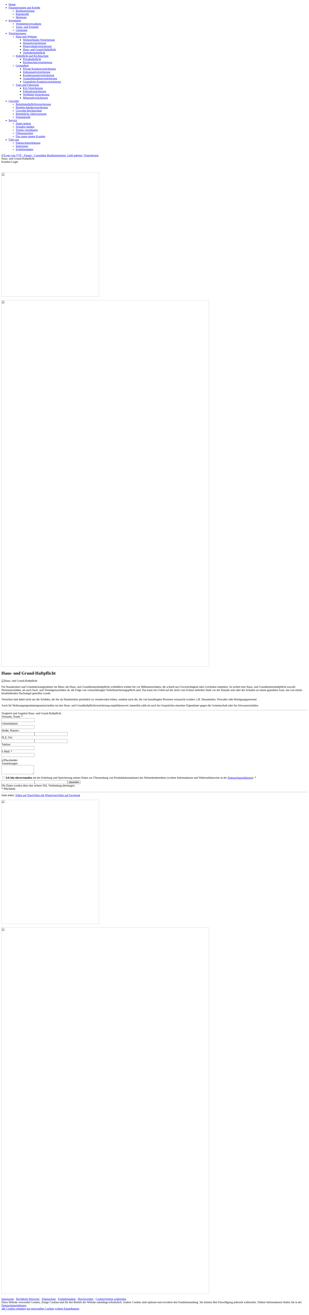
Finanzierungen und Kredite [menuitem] (24, 7)
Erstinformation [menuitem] (24, 149)
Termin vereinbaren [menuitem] (27, 129)
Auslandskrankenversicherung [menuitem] (40, 78)
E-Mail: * (6, 751)
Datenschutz (49, 1299)
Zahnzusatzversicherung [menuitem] (36, 72)
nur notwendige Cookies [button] (40, 1308)
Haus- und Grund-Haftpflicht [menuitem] (39, 49)
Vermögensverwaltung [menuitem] (28, 23)
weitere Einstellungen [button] (67, 1308)
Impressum (7, 1299)
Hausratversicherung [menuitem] (34, 43)
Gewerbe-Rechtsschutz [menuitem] (29, 110)
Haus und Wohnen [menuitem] (26, 36)
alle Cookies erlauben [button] (13, 1308)
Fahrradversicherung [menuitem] (34, 91)
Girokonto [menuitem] (21, 30)
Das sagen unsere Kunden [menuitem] (30, 136)
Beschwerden (85, 1299)
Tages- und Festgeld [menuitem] (27, 26)
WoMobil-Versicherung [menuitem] (36, 94)
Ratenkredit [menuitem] (22, 14)
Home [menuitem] (12, 4)
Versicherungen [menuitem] (17, 33)
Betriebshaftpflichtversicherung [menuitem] (33, 104)
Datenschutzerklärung (240, 777)
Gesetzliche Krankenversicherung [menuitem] (42, 81)
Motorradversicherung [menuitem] (35, 97)
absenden (74, 782)
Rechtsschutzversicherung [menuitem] (37, 62)
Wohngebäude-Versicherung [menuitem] (39, 39)
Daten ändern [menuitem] (23, 123)
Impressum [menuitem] (22, 146)
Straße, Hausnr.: (10, 730)
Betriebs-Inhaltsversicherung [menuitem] (32, 107)
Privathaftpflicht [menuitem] (32, 59)
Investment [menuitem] (15, 20)
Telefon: (6, 744)
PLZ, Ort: (7, 737)
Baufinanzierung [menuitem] (25, 10)
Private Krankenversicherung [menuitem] (39, 68)
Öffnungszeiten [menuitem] (24, 133)
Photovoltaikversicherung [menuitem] (37, 46)
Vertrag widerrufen (115, 1299)
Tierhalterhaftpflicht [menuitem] (34, 52)
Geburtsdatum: (9, 723)
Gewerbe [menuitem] (14, 101)
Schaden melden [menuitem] (25, 126)
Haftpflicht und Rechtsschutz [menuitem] (32, 55)
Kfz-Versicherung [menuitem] (33, 88)
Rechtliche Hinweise (28, 1299)
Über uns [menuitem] (14, 139)
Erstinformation (67, 1299)
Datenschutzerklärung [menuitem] (28, 142)
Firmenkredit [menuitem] (23, 117)
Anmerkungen (9, 763)
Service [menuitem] (13, 120)
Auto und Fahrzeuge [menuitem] (27, 84)
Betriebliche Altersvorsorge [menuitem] (31, 113)
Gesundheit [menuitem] (22, 65)
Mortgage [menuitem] (21, 17)
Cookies (100, 1299)
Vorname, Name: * (12, 716)
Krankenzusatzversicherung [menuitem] (38, 75)
